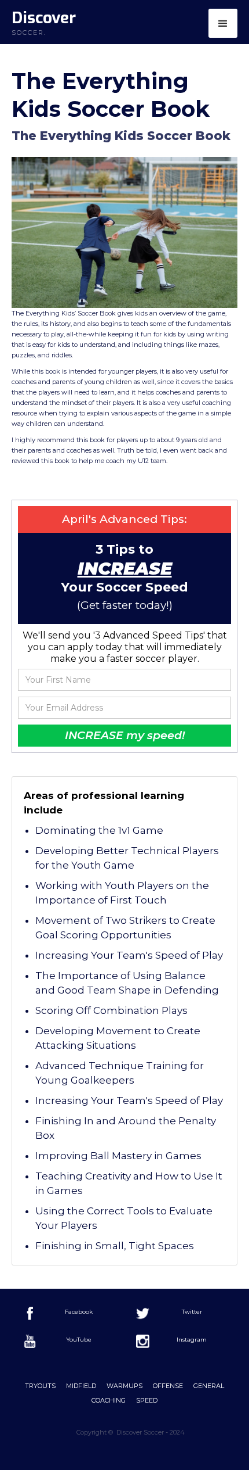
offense (168, 1386)
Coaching (108, 1400)
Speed (147, 1400)
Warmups (124, 1386)
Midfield (81, 1386)
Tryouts (40, 1386)
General (208, 1386)
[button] (222, 23)
